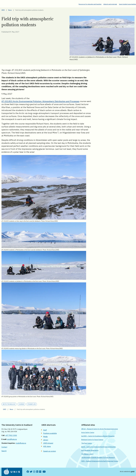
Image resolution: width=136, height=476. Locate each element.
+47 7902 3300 (11, 435)
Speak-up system (49, 451)
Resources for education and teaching (90, 4)
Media (45, 437)
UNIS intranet (48, 443)
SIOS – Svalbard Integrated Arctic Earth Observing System (99, 461)
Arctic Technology (9, 404)
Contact (4, 447)
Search (3, 451)
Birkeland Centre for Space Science (92, 440)
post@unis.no (12, 439)
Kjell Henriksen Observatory (90, 450)
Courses (21, 404)
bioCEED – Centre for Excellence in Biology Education (97, 436)
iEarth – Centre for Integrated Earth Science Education (98, 447)
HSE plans (47, 446)
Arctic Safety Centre (87, 432)
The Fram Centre (86, 443)
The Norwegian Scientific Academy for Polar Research (98, 457)
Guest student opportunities (127, 4)
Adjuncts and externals (110, 4)
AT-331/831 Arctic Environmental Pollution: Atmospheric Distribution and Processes (40, 101)
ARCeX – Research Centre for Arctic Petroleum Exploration (99, 429)
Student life (31, 404)
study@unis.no (21, 443)
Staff (45, 430)
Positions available (50, 433)
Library (45, 440)
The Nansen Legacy (87, 454)
